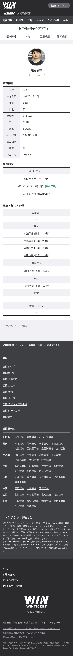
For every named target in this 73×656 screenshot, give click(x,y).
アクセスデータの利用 (13, 586)
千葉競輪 (31, 454)
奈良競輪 (31, 477)
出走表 (19, 20)
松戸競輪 (19, 454)
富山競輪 (19, 470)
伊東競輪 (34, 459)
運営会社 (7, 622)
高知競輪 (46, 494)
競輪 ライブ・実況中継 (15, 404)
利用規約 (18, 622)
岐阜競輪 (34, 465)
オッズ (39, 20)
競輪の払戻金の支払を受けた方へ (18, 637)
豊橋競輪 (58, 465)
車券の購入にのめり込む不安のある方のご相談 (24, 633)
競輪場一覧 (9, 372)
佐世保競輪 (60, 500)
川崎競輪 (44, 454)
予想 (30, 20)
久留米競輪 (33, 500)
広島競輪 (31, 488)
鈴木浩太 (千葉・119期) (36, 247)
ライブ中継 (53, 20)
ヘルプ (6, 568)
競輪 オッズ (9, 398)
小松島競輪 (33, 494)
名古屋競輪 (20, 465)
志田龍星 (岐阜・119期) (36, 255)
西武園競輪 (33, 448)
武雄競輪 (46, 500)
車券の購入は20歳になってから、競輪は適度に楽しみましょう (31, 628)
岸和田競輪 (20, 482)
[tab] (28, 36)
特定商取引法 (30, 622)
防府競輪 (44, 488)
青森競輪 (31, 437)
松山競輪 (58, 494)
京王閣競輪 (47, 448)
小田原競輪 (20, 459)
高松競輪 (19, 494)
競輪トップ (9, 366)
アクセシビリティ (11, 580)
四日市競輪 (45, 470)
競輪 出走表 (9, 385)
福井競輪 (19, 477)
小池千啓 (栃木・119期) (36, 233)
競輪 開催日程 (10, 379)
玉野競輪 (19, 488)
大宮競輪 (19, 448)
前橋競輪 (31, 443)
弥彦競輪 (19, 443)
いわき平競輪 (46, 437)
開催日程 (7, 20)
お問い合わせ (9, 574)
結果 (65, 20)
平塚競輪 (56, 454)
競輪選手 (7, 416)
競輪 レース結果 (11, 410)
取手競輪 (44, 443)
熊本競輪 (31, 505)
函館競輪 (19, 437)
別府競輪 (19, 505)
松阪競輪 (31, 470)
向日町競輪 (45, 477)
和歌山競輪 (60, 477)
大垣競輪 (46, 465)
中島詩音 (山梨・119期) (36, 241)
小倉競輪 (19, 500)
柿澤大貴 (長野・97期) (36, 270)
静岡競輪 (46, 459)
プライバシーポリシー (49, 622)
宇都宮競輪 (57, 443)
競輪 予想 (8, 391)
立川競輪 (61, 448)
